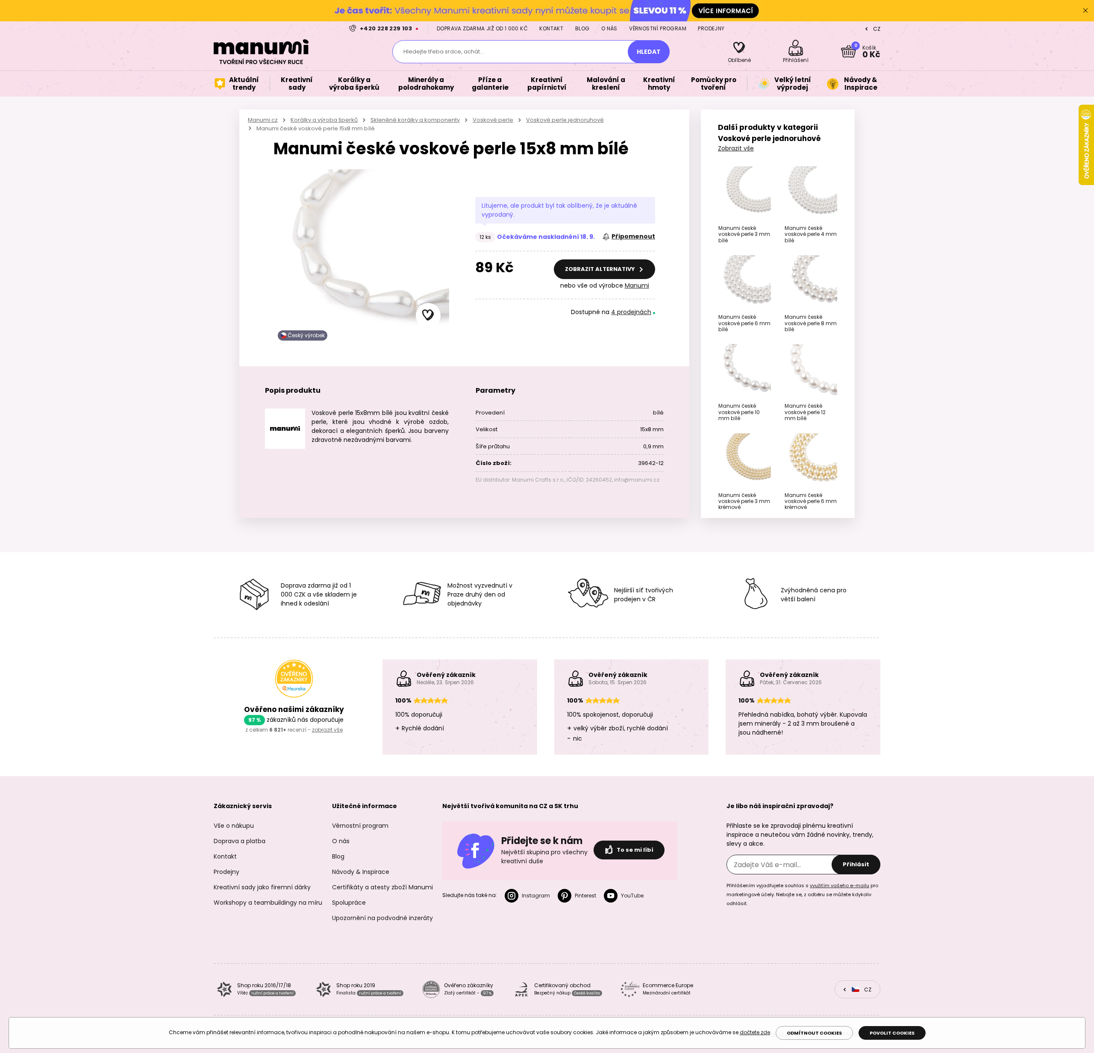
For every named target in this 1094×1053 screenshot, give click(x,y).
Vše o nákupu (234, 825)
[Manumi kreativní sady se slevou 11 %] (547, 10)
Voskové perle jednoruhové (565, 120)
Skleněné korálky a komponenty (415, 120)
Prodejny (711, 28)
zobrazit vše (327, 729)
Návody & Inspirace (360, 872)
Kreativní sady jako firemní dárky (262, 887)
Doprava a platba (239, 841)
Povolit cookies (892, 1032)
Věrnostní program (657, 28)
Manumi (637, 285)
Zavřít (1085, 10)
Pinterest (585, 895)
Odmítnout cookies (814, 1032)
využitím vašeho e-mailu (839, 885)
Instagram (536, 895)
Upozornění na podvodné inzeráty (382, 918)
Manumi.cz (263, 120)
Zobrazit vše (736, 148)
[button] (428, 315)
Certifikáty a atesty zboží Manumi (382, 887)
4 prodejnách (631, 312)
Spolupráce (349, 902)
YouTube (632, 895)
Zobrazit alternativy (600, 269)
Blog (582, 28)
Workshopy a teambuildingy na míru (268, 902)
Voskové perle (493, 120)
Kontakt (551, 28)
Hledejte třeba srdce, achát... (443, 51)
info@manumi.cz (636, 479)
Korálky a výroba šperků (324, 120)
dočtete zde (755, 1032)
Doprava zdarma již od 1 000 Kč (482, 28)
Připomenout (633, 236)
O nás (609, 28)
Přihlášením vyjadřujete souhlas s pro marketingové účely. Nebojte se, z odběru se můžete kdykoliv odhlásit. (802, 894)
